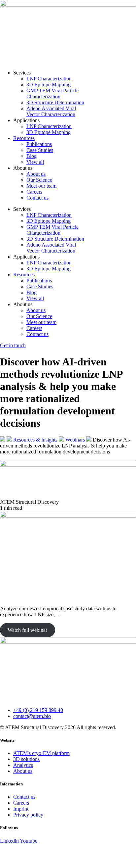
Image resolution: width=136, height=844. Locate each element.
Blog (31, 156)
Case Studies (39, 150)
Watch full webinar (27, 630)
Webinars (75, 440)
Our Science (39, 180)
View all (35, 162)
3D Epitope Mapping (48, 84)
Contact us (37, 198)
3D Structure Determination (55, 102)
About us (36, 174)
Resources (24, 138)
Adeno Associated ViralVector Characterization (51, 111)
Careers (34, 192)
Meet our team (41, 186)
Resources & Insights (35, 440)
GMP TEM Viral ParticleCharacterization (52, 93)
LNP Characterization (49, 78)
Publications (39, 144)
